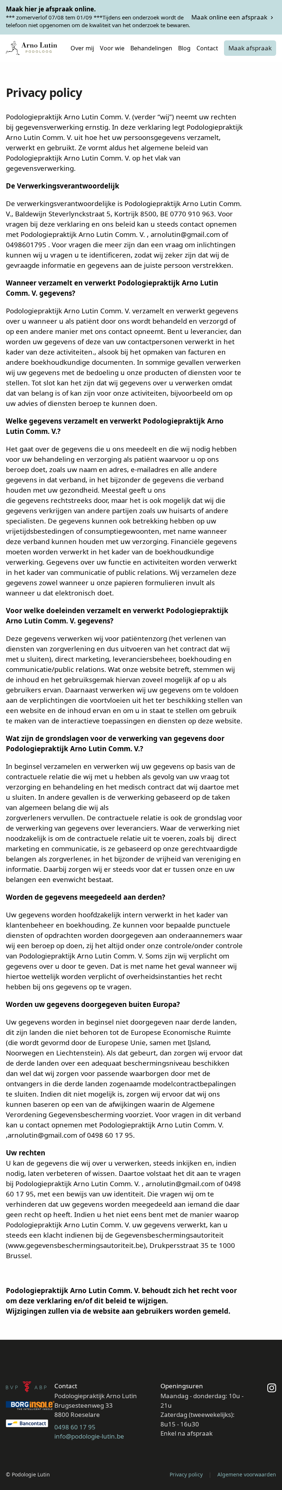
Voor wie (112, 48)
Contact (207, 48)
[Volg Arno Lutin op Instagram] (271, 1412)
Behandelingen (151, 48)
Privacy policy (186, 1474)
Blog (184, 48)
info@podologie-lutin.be (89, 1436)
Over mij (82, 48)
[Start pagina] (31, 48)
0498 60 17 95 (74, 1427)
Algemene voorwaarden (246, 1474)
